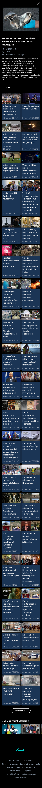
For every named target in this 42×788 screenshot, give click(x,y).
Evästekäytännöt (13, 774)
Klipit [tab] (8, 88)
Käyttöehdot (14, 760)
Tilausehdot (28, 760)
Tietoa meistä (21, 777)
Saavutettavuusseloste (30, 764)
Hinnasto (19, 767)
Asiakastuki (30, 767)
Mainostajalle (14, 771)
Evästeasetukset (29, 774)
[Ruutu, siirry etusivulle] (21, 750)
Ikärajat (10, 767)
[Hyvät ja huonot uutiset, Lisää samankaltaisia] (30, 729)
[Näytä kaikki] (21, 728)
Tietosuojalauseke (10, 764)
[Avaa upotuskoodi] (39, 9)
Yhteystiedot (28, 771)
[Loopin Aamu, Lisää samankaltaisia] (11, 729)
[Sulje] (38, 3)
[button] (21, 19)
